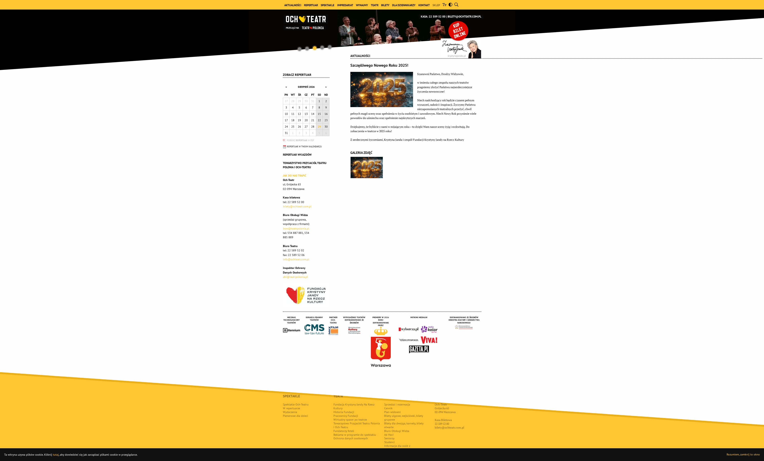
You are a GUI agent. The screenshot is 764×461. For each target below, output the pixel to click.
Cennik (388, 408)
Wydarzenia (290, 412)
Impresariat (345, 5)
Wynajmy (362, 5)
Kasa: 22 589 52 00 (433, 16)
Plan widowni (392, 412)
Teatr (374, 5)
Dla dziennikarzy (403, 5)
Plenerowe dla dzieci (295, 416)
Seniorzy (389, 438)
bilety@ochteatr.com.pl (464, 16)
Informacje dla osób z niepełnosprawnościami (398, 447)
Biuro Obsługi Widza (396, 431)
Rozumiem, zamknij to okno (743, 454)
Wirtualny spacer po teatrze (350, 419)
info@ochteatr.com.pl (296, 259)
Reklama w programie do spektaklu (354, 435)
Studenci (389, 442)
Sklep (436, 5)
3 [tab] (315, 48)
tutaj (56, 454)
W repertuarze (291, 408)
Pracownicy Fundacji (345, 416)
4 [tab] (322, 48)
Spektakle (327, 5)
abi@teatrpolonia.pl (295, 277)
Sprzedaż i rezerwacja (397, 404)
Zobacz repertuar (297, 75)
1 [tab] (300, 49)
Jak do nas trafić (294, 175)
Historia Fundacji (343, 412)
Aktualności (292, 5)
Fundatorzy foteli (343, 431)
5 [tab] (330, 47)
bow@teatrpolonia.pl (296, 228)
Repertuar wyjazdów (297, 154)
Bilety (385, 5)
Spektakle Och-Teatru (296, 404)
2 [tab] (307, 49)
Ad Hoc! (389, 435)
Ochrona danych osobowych (350, 438)
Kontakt (424, 5)
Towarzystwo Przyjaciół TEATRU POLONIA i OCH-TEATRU (304, 165)
